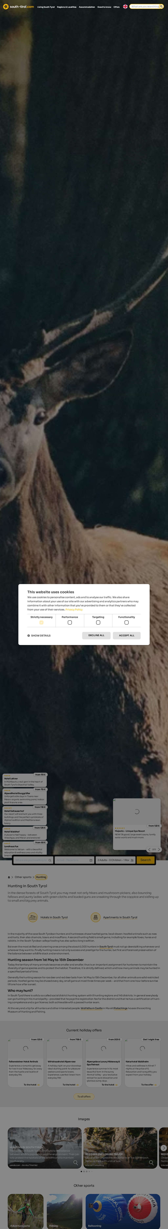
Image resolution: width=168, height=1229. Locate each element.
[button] (39, 635)
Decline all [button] (96, 635)
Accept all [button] (126, 635)
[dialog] (84, 614)
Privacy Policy (74, 609)
